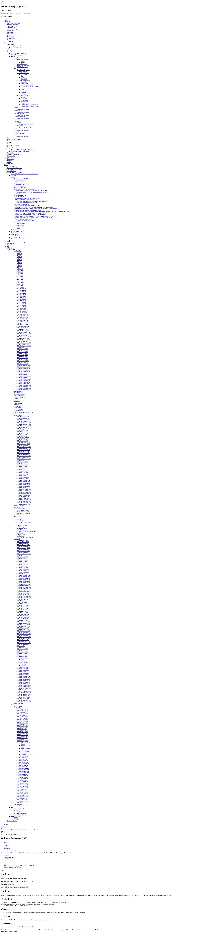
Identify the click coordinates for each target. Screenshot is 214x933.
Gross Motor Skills (19, 407)
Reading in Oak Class (20, 809)
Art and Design (18, 110)
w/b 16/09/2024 (21, 297)
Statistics (23, 94)
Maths (15, 68)
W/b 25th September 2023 (24, 341)
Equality (9, 137)
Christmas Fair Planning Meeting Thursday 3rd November (29, 214)
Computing (17, 131)
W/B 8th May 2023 (22, 760)
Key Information (8, 42)
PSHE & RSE (18, 119)
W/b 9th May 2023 (22, 656)
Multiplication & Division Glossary (30, 106)
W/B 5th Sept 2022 (22, 793)
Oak (12, 807)
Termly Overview (18, 391)
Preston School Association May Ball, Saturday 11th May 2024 (30, 190)
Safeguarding (10, 153)
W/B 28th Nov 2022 (22, 787)
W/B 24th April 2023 (23, 757)
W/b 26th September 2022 (24, 385)
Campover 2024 (18, 193)
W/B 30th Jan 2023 (22, 778)
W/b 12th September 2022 (24, 388)
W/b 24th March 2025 (23, 569)
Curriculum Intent (22, 64)
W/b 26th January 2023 (23, 484)
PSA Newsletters (15, 237)
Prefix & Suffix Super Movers (25, 537)
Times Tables (24, 100)
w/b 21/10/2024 (21, 305)
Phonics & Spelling (19, 520)
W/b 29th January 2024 (23, 625)
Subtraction (24, 98)
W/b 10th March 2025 (23, 572)
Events (12, 177)
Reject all (3, 887)
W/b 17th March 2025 (23, 570)
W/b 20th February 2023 (23, 367)
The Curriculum (18, 392)
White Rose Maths (19, 703)
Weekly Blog (17, 707)
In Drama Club (25, 751)
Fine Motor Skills (18, 409)
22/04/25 (19, 252)
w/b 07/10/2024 (21, 302)
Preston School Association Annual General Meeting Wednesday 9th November (35, 216)
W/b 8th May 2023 (22, 356)
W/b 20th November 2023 (24, 334)
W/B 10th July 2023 (22, 739)
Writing (23, 62)
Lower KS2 (24, 77)
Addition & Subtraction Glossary (29, 104)
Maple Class (20, 226)
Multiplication (24, 101)
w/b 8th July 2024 (22, 311)
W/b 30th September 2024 (24, 425)
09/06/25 (19, 261)
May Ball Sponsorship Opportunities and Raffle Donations (32, 192)
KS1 (22, 76)
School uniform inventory (21, 235)
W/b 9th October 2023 (23, 640)
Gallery (9, 162)
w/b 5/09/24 (20, 287)
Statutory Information (13, 154)
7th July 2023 (21, 646)
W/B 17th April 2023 (23, 756)
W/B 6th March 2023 (23, 768)
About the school (11, 27)
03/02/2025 (20, 279)
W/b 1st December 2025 (23, 551)
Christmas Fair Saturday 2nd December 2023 (26, 199)
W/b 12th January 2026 (23, 549)
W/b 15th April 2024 (22, 439)
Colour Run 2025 (18, 183)
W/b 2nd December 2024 (24, 585)
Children (6, 246)
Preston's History (11, 38)
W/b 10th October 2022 (23, 382)
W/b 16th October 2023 (23, 451)
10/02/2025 (20, 276)
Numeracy (17, 401)
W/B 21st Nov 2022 (22, 786)
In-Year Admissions (16, 47)
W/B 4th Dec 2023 (22, 717)
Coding (23, 744)
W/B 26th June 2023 (22, 736)
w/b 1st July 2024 (22, 312)
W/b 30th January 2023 (23, 368)
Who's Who (10, 30)
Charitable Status (15, 232)
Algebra (23, 89)
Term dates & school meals (14, 169)
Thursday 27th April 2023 (24, 662)
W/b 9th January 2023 (23, 373)
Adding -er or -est (22, 525)
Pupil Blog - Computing (23, 742)
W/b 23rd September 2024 (24, 596)
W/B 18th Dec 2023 (22, 720)
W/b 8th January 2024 (23, 629)
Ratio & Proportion (26, 88)
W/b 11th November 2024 (24, 590)
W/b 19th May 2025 (22, 563)
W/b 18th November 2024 (24, 422)
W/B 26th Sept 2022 (22, 798)
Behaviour (10, 50)
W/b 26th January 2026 (23, 546)
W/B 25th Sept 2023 (22, 726)
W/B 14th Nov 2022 (22, 784)
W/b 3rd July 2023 (22, 347)
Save (15, 931)
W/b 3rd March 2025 (23, 573)
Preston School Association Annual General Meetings (25, 174)
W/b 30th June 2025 (22, 557)
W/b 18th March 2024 (23, 327)
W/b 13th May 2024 (22, 433)
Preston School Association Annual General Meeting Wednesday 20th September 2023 (37, 208)
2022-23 (16, 819)
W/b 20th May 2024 (22, 608)
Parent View (10, 243)
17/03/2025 (20, 282)
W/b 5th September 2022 (24, 389)
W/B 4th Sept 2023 (22, 721)
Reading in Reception (19, 397)
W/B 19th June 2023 (22, 735)
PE (15, 134)
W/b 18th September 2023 (24, 343)
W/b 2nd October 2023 (23, 340)
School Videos (11, 36)
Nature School (18, 403)
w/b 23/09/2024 (21, 299)
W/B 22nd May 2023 (23, 763)
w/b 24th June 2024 (22, 314)
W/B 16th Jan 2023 (22, 775)
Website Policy (8, 858)
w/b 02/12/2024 (21, 291)
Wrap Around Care (12, 29)
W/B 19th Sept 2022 (22, 796)
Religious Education (19, 116)
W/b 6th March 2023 (22, 364)
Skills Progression (18, 406)
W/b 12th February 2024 (23, 622)
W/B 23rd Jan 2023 (22, 777)
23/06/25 (19, 264)
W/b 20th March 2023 (23, 361)
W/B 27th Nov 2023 (22, 715)
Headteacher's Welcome (13, 23)
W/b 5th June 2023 (22, 353)
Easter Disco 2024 (19, 196)
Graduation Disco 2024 (20, 195)
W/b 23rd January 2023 (23, 370)
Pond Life (23, 750)
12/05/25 (19, 257)
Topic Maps (17, 810)
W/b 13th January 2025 (23, 421)
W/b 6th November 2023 (24, 337)
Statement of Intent (22, 71)
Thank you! (14, 240)
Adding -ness (20, 536)
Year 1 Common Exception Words (26, 530)
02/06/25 (19, 267)
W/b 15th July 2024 (22, 599)
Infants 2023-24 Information (18, 53)
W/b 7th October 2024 (23, 594)
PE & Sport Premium (13, 145)
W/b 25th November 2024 (24, 587)
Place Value (24, 82)
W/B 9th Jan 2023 (22, 774)
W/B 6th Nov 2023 (22, 710)
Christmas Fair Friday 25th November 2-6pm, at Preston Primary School (33, 217)
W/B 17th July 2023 (22, 741)
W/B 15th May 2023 (22, 762)
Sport (8, 35)
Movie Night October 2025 (21, 178)
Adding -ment (21, 534)
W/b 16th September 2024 (24, 427)
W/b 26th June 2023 (22, 349)
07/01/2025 (20, 269)
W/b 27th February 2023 (23, 365)
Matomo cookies (9, 912)
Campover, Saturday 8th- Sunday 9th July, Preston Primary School (31, 213)
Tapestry (16, 404)
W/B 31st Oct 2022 (22, 781)
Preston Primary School (27, 754)
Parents (6, 165)
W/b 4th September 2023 (24, 346)
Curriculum (10, 52)
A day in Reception (19, 395)
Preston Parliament (12, 821)
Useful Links (10, 245)
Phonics (16, 400)
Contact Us (10, 39)
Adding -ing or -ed (22, 527)
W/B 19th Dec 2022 (22, 792)
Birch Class (20, 225)
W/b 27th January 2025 (23, 419)
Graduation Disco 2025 (20, 180)
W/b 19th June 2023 (22, 350)
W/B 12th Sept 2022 (22, 795)
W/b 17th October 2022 (23, 695)
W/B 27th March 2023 (23, 772)
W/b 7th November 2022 (24, 379)
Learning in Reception (20, 394)
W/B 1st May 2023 (22, 759)
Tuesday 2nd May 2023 (23, 658)
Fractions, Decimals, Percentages (29, 86)
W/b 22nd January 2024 (23, 330)
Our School (7, 21)
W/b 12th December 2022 (24, 685)
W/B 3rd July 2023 (22, 738)
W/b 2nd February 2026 (23, 545)
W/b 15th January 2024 (23, 332)
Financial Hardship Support (14, 168)
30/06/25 (19, 260)
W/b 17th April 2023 (22, 359)
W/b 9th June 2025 (22, 561)
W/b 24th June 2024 (22, 430)
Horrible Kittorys (25, 745)
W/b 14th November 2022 (24, 377)
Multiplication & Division (27, 85)
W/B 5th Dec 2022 (22, 789)
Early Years (24, 74)
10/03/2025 (20, 281)
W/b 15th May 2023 (22, 355)
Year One (23, 659)
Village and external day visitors (25, 220)
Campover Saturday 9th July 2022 (23, 219)
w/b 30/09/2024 (21, 300)
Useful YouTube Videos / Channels (23, 412)
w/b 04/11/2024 (21, 306)
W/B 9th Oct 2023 (22, 729)
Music (15, 128)
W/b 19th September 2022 (24, 386)
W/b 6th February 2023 (23, 679)
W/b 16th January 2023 (23, 371)
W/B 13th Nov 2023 (22, 712)
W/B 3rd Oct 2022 (22, 799)
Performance (10, 140)
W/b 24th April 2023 (22, 358)
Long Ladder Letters (22, 510)
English (16, 58)
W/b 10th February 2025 (23, 576)
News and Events (8, 157)
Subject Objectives (26, 127)
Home (5, 20)
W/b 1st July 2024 (22, 602)
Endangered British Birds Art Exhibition (24, 189)
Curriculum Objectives (23, 59)
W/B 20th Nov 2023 (22, 714)
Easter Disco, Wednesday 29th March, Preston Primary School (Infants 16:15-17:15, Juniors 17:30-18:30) (42, 211)
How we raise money (16, 229)
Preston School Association (14, 172)
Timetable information (20, 813)
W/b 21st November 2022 (24, 376)
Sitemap (6, 855)
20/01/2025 (20, 272)
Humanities (17, 121)
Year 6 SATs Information (20, 815)
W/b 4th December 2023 (23, 631)
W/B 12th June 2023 (22, 733)
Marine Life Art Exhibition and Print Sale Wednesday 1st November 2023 (33, 207)
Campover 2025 (18, 181)
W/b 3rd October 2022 (23, 383)
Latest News (10, 159)
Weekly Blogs (17, 251)
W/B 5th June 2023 (22, 732)
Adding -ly (20, 533)
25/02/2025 (20, 278)
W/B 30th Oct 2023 (22, 709)
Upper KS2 (24, 79)
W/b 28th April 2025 (22, 567)
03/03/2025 (20, 275)
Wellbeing (10, 33)
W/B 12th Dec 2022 (22, 790)
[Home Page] (1, 3)
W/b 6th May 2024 (22, 435)
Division (23, 103)
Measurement (24, 91)
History (19, 122)
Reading (23, 61)
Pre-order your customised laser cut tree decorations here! (32, 201)
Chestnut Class (21, 223)
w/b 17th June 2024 (22, 315)
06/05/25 (19, 255)
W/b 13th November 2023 (24, 335)
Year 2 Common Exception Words (26, 531)
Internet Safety (11, 156)
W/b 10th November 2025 (24, 554)
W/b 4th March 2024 (22, 329)
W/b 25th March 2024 (23, 615)
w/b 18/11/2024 (21, 294)
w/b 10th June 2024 (22, 317)
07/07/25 (19, 266)
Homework (17, 539)
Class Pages (10, 248)
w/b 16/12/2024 (21, 288)
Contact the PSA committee (18, 239)
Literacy (16, 398)
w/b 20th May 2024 (22, 320)
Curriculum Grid (18, 804)
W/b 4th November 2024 (24, 424)
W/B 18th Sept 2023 (22, 724)
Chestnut (13, 249)
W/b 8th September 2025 (24, 416)
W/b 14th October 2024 (23, 593)
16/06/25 (19, 263)
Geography (20, 125)
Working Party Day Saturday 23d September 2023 (27, 210)
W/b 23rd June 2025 (22, 558)
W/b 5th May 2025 (22, 566)
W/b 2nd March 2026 (23, 542)
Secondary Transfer (12, 147)
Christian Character (12, 24)
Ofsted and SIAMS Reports (14, 139)
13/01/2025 (20, 270)
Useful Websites (18, 410)
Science (16, 107)
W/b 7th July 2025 (22, 555)
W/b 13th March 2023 (23, 362)
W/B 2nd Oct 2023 (22, 727)
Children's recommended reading (16, 242)
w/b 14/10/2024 (21, 303)
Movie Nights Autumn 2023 (21, 204)
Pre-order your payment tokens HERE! (27, 202)
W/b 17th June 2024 (22, 605)
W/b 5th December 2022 (23, 686)
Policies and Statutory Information (20, 151)
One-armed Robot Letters (24, 513)
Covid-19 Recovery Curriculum (19, 55)
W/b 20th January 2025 (23, 581)
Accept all (10, 887)
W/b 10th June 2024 (22, 606)
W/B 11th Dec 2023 (22, 718)
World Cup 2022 (21, 689)
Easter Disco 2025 (19, 186)
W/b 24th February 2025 (23, 418)
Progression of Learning (23, 80)
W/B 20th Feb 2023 (22, 765)
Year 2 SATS (17, 516)
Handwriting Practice (19, 508)
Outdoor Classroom (26, 748)
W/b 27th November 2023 (24, 632)
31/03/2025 (20, 285)
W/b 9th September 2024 (24, 429)
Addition (23, 97)
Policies (9, 142)
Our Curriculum (15, 56)
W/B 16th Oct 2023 (22, 730)
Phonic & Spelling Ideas (23, 522)
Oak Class (20, 228)
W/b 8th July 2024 (22, 600)
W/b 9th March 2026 (22, 540)
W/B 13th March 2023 (23, 769)
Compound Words (22, 528)
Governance (10, 32)
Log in (6, 824)
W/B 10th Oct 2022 (22, 801)
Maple (12, 704)
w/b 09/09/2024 (21, 308)
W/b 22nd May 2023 (22, 468)
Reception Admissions (16, 45)
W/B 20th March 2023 (23, 771)
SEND (9, 148)
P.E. (22, 747)
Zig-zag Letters (21, 514)
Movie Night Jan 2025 (20, 187)
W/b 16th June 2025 (22, 560)
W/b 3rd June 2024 (22, 432)
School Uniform (11, 171)
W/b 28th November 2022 (24, 374)
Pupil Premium (11, 144)
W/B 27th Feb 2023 (22, 766)
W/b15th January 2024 (23, 628)
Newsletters (10, 163)
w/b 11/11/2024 (21, 296)
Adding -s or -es (21, 524)
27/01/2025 (20, 273)
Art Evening (17, 222)
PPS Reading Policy (22, 67)
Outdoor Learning (15, 816)
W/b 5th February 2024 (23, 623)
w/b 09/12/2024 (21, 290)
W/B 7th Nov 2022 (22, 783)
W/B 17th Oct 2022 (22, 802)
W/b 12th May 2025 (22, 564)
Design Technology (19, 113)
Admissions (10, 44)
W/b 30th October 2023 (23, 338)
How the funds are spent (17, 231)
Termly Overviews (19, 505)
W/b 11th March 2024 (23, 619)
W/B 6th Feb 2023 (22, 780)
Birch (12, 413)
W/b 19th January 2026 (23, 548)
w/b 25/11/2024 (21, 293)
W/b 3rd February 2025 (23, 578)
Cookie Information (9, 857)
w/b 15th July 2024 (22, 309)
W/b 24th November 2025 (24, 552)
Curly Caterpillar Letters (23, 511)
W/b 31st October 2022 (23, 380)
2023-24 (16, 818)
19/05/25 (19, 258)
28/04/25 (19, 254)
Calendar (9, 160)
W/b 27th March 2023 (23, 670)
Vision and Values (12, 26)
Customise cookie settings (20, 887)
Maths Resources (18, 706)
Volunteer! (13, 175)
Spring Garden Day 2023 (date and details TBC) (27, 205)
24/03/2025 (20, 284)
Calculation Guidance (23, 95)
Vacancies (10, 41)
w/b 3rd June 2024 (22, 318)
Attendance (10, 49)
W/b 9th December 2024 (23, 584)
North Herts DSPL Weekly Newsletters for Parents (24, 150)
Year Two (23, 661)
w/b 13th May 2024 (22, 321)
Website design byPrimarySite (12, 867)
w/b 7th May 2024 (22, 323)
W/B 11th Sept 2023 (22, 723)
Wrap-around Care (12, 166)
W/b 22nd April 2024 (23, 326)
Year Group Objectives (23, 70)
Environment (24, 753)
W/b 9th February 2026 (23, 543)
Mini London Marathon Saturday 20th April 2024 (27, 198)
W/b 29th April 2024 (22, 324)
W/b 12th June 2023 (22, 352)
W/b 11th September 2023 (24, 344)
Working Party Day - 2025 (21, 184)
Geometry (23, 92)
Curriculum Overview (23, 65)
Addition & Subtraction (27, 83)
